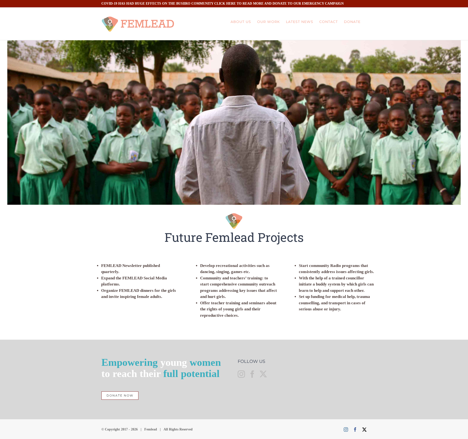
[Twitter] (263, 374)
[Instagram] (241, 374)
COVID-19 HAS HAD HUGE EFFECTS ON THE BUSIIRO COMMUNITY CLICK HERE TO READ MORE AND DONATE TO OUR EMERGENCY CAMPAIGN (222, 3)
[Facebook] (252, 374)
